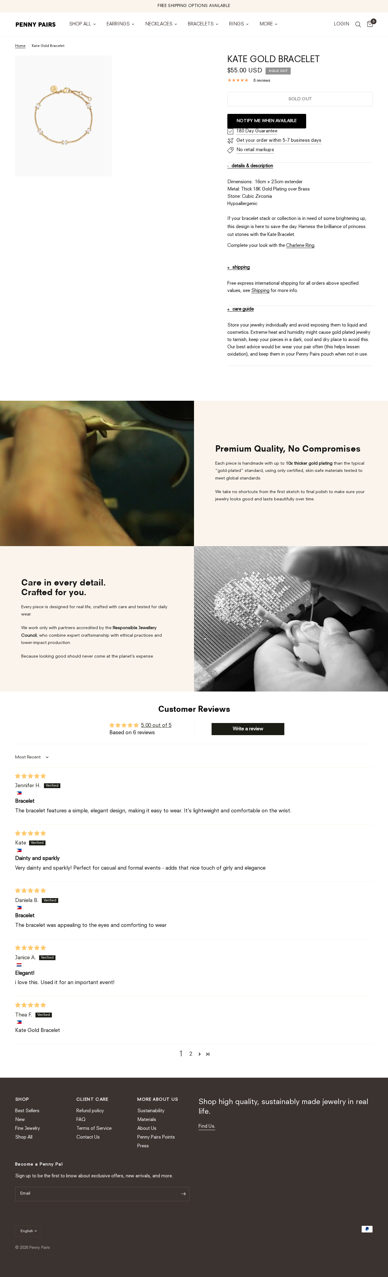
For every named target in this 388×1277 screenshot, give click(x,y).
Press (143, 1146)
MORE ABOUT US (157, 1099)
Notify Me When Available (267, 121)
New (20, 1120)
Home (20, 46)
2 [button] (190, 1054)
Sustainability (151, 1111)
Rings (236, 24)
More (266, 24)
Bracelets (201, 24)
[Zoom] (99, 68)
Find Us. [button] (207, 1126)
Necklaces (158, 24)
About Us (146, 1128)
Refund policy (90, 1111)
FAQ (80, 1120)
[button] (200, 1054)
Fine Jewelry (27, 1128)
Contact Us (88, 1137)
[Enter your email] (183, 1194)
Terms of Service (94, 1128)
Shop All (80, 24)
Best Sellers (27, 1111)
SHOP (22, 1099)
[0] (368, 24)
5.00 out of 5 (156, 725)
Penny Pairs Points (156, 1137)
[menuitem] (82, 24)
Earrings (118, 24)
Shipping (260, 291)
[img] (30, 776)
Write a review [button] (248, 729)
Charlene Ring (300, 246)
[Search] (358, 24)
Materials (146, 1120)
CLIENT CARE (92, 1099)
